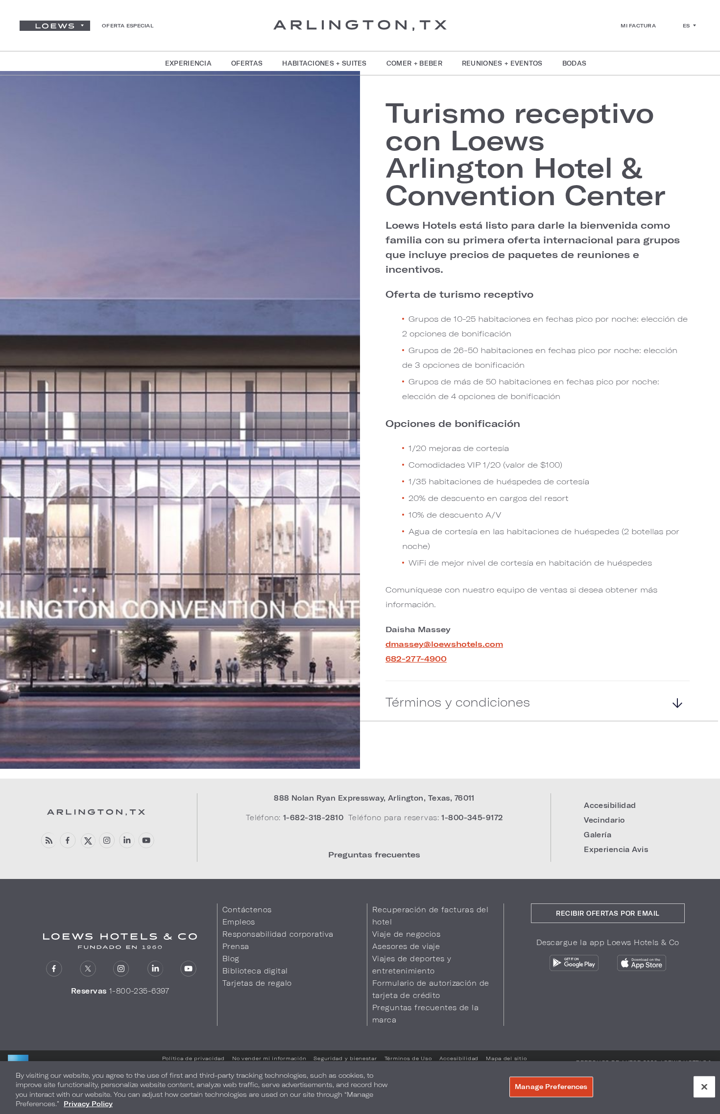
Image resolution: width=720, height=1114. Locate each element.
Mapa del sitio (506, 1058)
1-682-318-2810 (313, 817)
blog (48, 840)
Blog (231, 958)
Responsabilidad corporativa (278, 934)
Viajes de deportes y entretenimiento (412, 964)
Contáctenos (247, 909)
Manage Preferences (551, 1086)
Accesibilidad (610, 805)
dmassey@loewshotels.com (444, 643)
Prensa (235, 946)
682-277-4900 (416, 658)
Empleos (238, 922)
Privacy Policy (88, 1104)
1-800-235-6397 (139, 991)
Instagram (107, 840)
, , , (374, 798)
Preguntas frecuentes (374, 854)
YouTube (146, 840)
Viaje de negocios (406, 934)
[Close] (704, 1086)
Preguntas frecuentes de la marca (425, 1013)
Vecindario (604, 820)
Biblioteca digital (255, 971)
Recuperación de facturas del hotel (430, 915)
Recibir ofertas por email (608, 913)
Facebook (68, 840)
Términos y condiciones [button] (457, 702)
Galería (597, 834)
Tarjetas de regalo (257, 983)
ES (686, 25)
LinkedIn (127, 840)
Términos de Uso (408, 1058)
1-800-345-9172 (472, 817)
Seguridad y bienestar (345, 1058)
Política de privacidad (193, 1058)
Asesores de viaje (406, 946)
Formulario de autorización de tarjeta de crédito (430, 989)
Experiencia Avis (616, 849)
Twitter (87, 840)
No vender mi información (269, 1058)
